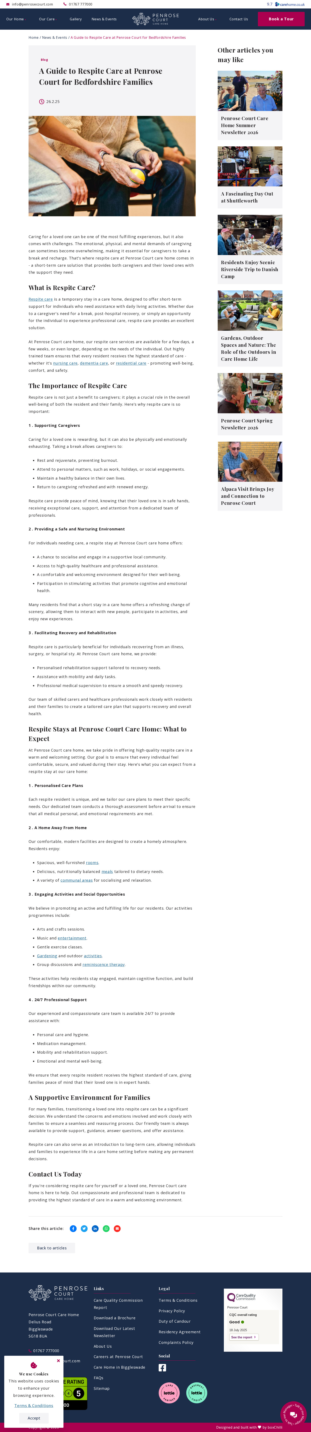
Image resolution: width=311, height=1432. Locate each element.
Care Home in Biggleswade (119, 1367)
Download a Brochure (115, 1317)
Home (34, 37)
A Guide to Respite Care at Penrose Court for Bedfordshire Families (128, 37)
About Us (103, 1346)
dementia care (94, 363)
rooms (92, 862)
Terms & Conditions (178, 1300)
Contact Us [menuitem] (239, 19)
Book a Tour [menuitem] (281, 18)
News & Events (54, 37)
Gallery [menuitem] (76, 19)
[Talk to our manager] (293, 1414)
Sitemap (102, 1388)
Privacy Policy (172, 1310)
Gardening (47, 955)
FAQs (99, 1377)
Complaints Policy (176, 1342)
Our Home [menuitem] (15, 19)
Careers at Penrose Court (118, 1356)
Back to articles (52, 1247)
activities (93, 955)
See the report (241, 1337)
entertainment (72, 938)
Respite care (41, 299)
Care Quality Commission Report (118, 1304)
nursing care (65, 363)
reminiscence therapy (104, 964)
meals (107, 871)
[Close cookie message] (58, 1361)
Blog (44, 60)
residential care (131, 363)
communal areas (77, 880)
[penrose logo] (155, 19)
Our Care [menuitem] (47, 19)
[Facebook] (162, 1369)
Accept (34, 1418)
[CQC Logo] (241, 1301)
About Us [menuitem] (206, 19)
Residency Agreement (180, 1331)
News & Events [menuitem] (104, 19)
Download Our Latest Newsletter (114, 1332)
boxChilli (275, 1427)
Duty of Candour (175, 1321)
